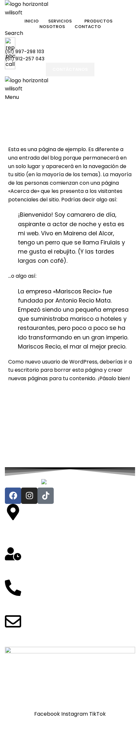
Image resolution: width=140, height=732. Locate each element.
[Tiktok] (45, 496)
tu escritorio (23, 370)
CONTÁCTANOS (70, 69)
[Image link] (70, 483)
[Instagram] (29, 496)
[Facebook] (13, 496)
